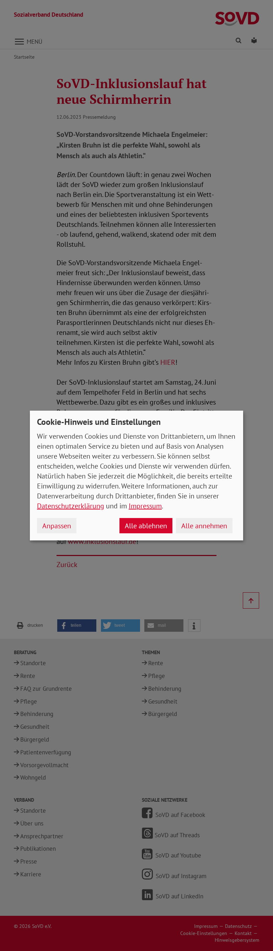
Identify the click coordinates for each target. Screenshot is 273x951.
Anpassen (56, 525)
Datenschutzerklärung (70, 506)
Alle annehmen (204, 525)
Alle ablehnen (146, 525)
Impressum (145, 506)
